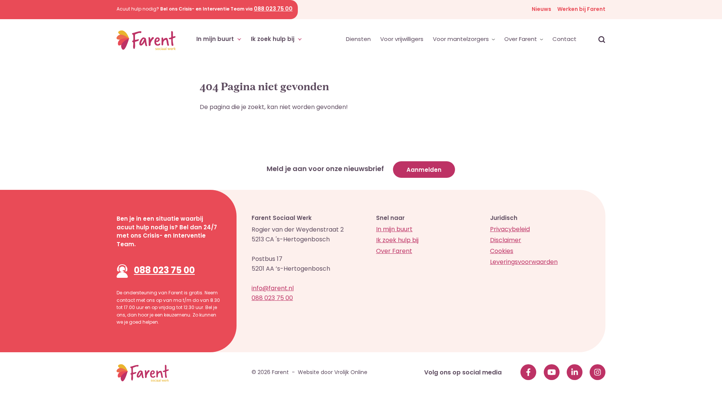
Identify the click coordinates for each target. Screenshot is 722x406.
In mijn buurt (215, 39)
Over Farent (521, 39)
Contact (564, 39)
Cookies (501, 251)
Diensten (358, 39)
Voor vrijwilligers (401, 39)
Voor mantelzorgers (461, 39)
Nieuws (541, 10)
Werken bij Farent (581, 10)
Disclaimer (505, 240)
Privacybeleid (510, 230)
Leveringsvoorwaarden (524, 262)
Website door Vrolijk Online (332, 372)
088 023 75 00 (164, 271)
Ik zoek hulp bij (273, 39)
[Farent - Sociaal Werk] (146, 40)
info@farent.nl (273, 289)
